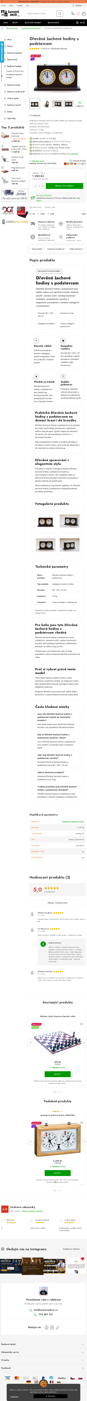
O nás (3, 5)
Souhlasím (51, 1396)
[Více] (80, 22)
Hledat (60, 14)
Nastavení (14, 1397)
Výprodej (11, 118)
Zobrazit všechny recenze (32, 1211)
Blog (11, 5)
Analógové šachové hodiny (14, 76)
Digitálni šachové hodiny (15, 71)
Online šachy (13, 98)
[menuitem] (5, 22)
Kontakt (19, 5)
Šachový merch (14, 105)
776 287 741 (73, 13)
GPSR (84, 214)
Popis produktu (37, 249)
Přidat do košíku (64, 186)
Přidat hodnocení (58, 903)
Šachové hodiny (14, 66)
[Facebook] (46, 1327)
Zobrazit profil (71, 1249)
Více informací (72, 153)
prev (31, 1042)
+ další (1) (80, 106)
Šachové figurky (14, 53)
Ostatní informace (76, 249)
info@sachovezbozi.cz (46, 1310)
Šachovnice (12, 59)
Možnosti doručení (79, 160)
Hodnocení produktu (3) (55, 249)
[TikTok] (57, 1327)
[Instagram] (52, 1327)
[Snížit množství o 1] (35, 186)
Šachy (10, 46)
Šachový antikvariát (16, 91)
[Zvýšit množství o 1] (43, 186)
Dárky (10, 111)
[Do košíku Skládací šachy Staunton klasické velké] (58, 1074)
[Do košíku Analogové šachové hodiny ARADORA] (58, 1173)
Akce (9, 39)
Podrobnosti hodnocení (59, 48)
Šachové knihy (13, 85)
